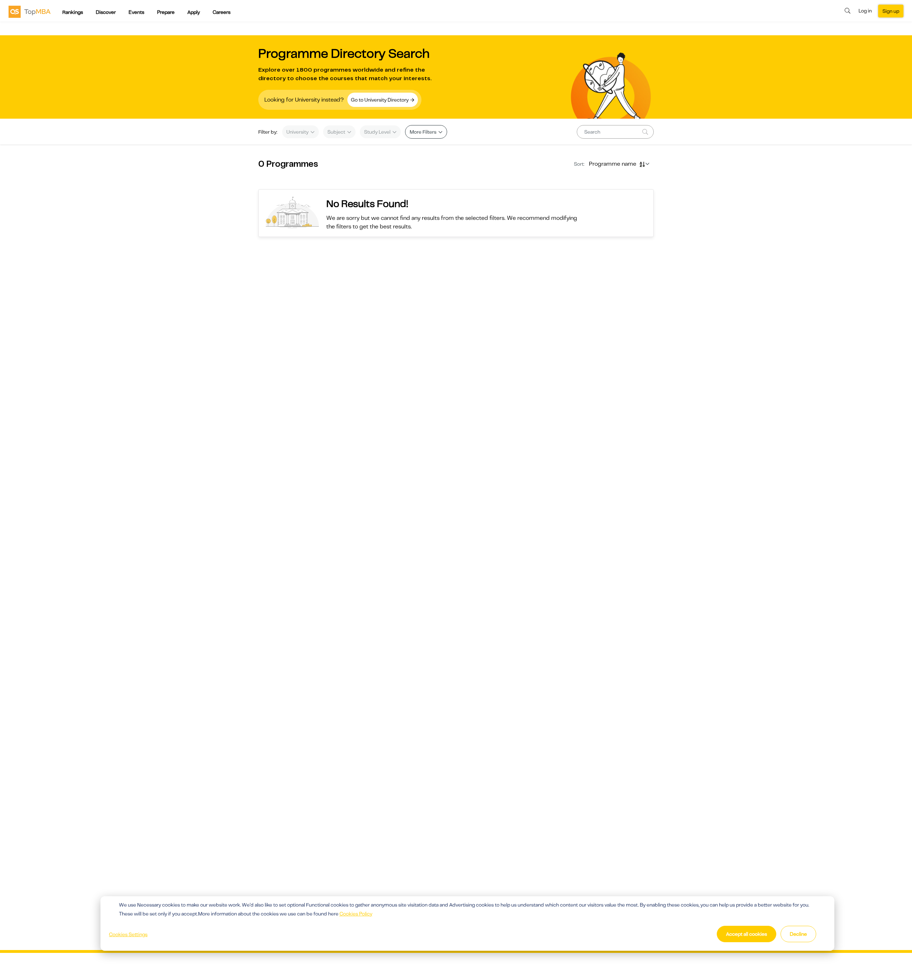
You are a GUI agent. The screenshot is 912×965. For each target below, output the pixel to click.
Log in (865, 10)
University (298, 132)
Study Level (378, 132)
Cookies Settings (128, 934)
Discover (106, 12)
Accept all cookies (746, 934)
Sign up (890, 11)
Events (136, 12)
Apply (193, 12)
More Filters (423, 132)
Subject (336, 132)
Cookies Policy (356, 913)
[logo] (30, 11)
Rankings (72, 12)
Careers (221, 12)
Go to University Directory (380, 100)
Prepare (166, 12)
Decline (798, 934)
